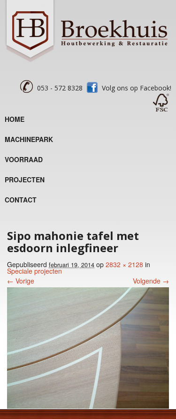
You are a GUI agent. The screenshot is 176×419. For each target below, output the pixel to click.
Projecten (25, 179)
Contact (21, 199)
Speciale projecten (34, 271)
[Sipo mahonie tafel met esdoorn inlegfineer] (88, 406)
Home (14, 119)
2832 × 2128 (124, 264)
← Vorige (20, 280)
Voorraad (24, 159)
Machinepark (29, 139)
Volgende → (151, 280)
